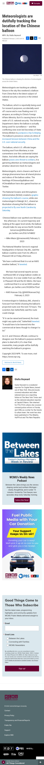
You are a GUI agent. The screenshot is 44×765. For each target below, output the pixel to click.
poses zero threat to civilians (22, 160)
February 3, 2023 (22, 295)
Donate (37, 3)
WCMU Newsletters (17, 645)
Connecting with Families (19, 641)
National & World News (13, 362)
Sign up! (22, 668)
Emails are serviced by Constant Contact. (19, 660)
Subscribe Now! (22, 500)
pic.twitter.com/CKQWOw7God (25, 287)
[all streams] (41, 762)
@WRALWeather (26, 230)
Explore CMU (9, 735)
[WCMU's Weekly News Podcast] (22, 452)
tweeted (23, 264)
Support (7, 730)
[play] (3, 762)
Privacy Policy (9, 715)
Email (7, 623)
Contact (7, 710)
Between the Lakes (16, 638)
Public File (8, 725)
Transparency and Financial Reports (17, 720)
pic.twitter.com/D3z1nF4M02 (22, 233)
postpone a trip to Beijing (29, 133)
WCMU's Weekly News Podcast (22, 479)
